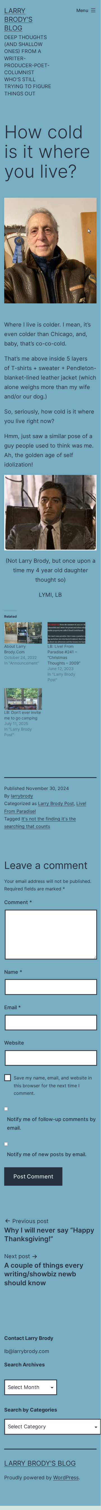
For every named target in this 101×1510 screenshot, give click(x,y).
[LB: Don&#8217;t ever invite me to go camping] (23, 699)
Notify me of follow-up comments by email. (51, 1123)
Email (12, 1007)
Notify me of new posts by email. (46, 1154)
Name (13, 972)
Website (14, 1043)
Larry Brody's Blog (18, 19)
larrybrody (22, 796)
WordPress (66, 1477)
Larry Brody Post (56, 803)
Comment (18, 902)
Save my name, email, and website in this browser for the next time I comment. (53, 1085)
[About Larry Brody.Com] (23, 633)
